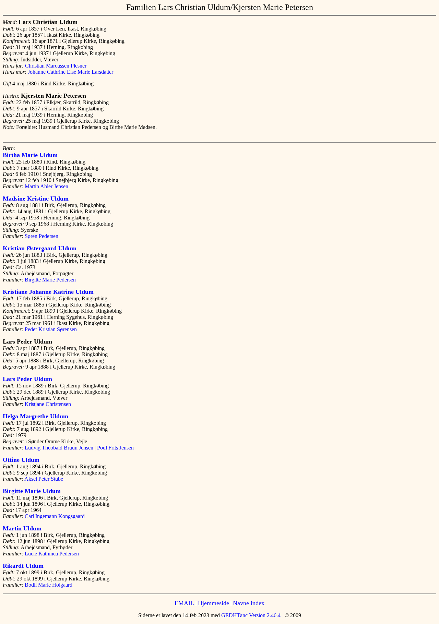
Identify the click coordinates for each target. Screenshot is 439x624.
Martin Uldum (22, 528)
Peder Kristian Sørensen (51, 329)
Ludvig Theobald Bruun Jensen (59, 448)
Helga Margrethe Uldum (35, 416)
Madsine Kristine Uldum (36, 198)
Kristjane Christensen (48, 404)
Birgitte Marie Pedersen (50, 280)
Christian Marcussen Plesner (55, 66)
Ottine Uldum (21, 459)
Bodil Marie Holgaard (48, 585)
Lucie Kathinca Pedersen (52, 553)
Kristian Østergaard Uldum (39, 248)
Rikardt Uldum (23, 565)
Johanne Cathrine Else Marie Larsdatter (70, 72)
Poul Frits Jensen (115, 448)
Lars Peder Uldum (27, 378)
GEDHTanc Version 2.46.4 (250, 615)
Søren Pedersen (41, 236)
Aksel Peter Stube (43, 479)
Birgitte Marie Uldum (32, 491)
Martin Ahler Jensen (46, 186)
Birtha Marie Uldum (30, 155)
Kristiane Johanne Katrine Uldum (48, 291)
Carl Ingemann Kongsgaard (55, 516)
